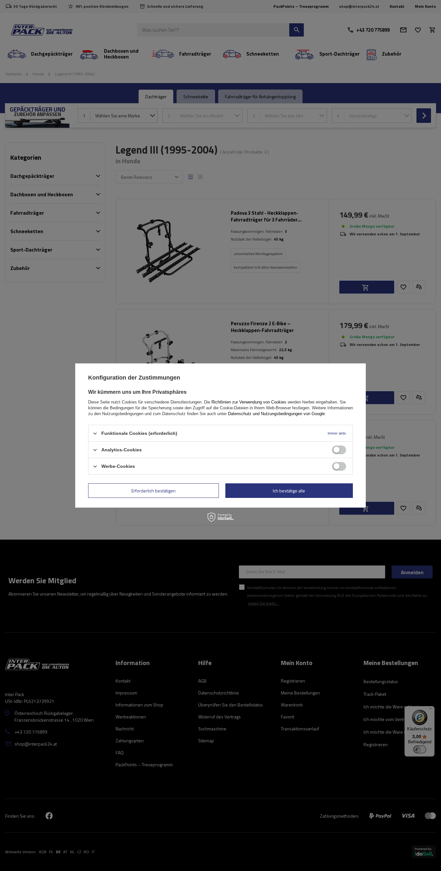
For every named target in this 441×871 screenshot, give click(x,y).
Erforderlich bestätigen (153, 490)
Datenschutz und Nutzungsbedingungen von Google (276, 413)
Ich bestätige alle (289, 490)
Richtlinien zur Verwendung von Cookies (248, 402)
